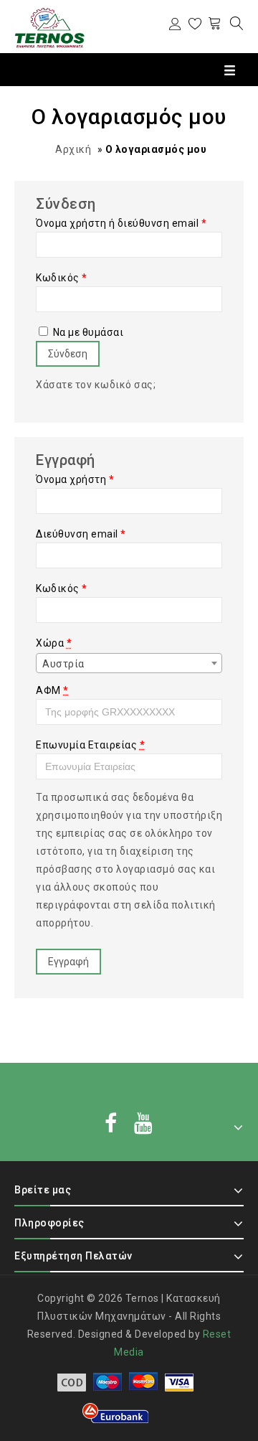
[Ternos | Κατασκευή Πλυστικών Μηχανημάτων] (50, 27)
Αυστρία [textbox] (63, 664)
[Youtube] (143, 1124)
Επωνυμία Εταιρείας (90, 745)
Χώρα (54, 643)
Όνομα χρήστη (75, 479)
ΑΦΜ (52, 690)
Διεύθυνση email (81, 534)
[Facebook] (111, 1124)
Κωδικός (61, 277)
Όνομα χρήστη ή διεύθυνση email (121, 223)
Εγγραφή (68, 961)
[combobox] (129, 663)
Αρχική (73, 149)
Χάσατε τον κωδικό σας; (96, 384)
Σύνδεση (67, 354)
